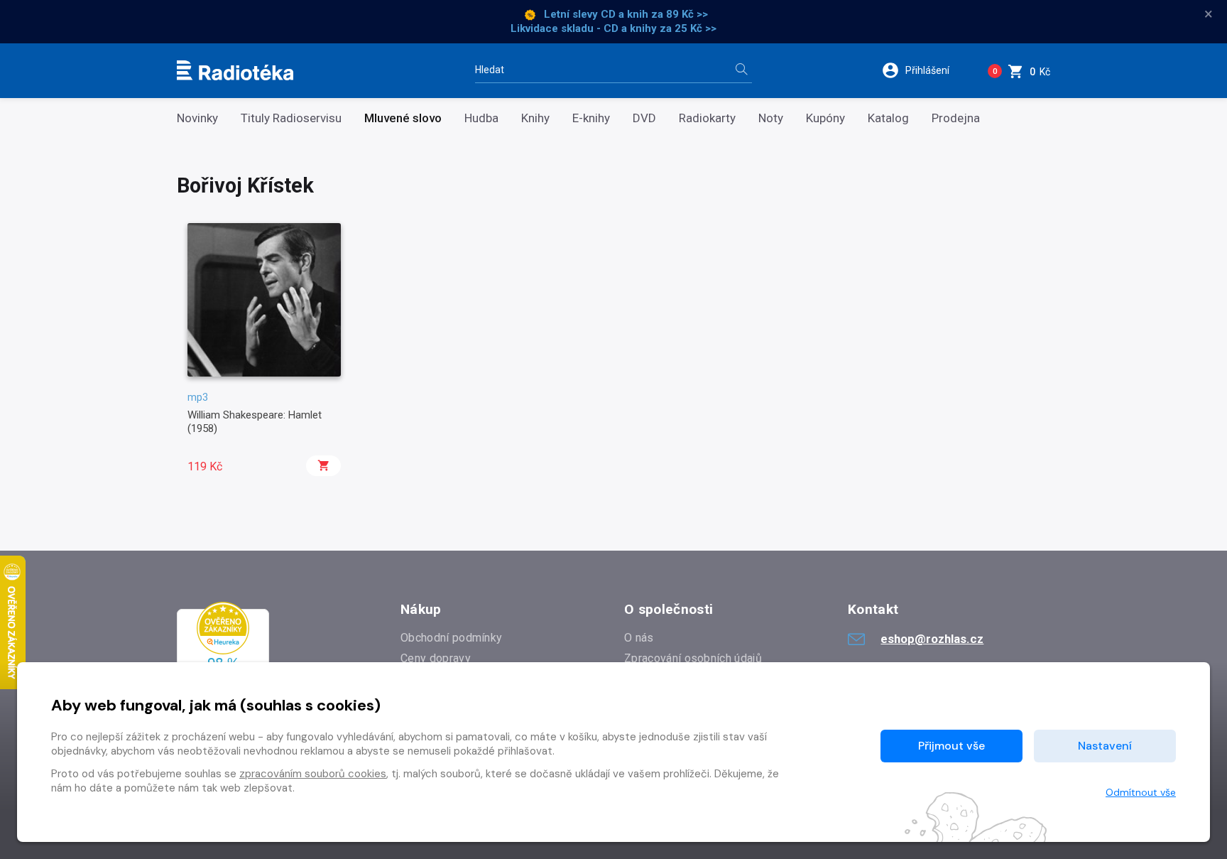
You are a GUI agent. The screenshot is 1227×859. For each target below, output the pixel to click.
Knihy (535, 118)
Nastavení (1105, 745)
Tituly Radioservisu (291, 118)
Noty (770, 118)
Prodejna (956, 118)
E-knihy (591, 118)
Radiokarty (707, 118)
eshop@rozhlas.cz (931, 639)
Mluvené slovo (403, 118)
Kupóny (825, 118)
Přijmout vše (951, 745)
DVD (644, 118)
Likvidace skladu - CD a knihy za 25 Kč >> (613, 28)
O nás (639, 637)
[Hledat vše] (741, 70)
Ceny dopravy (435, 658)
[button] (925, 70)
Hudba (481, 118)
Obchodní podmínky (451, 637)
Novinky (197, 118)
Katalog (888, 118)
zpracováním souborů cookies (312, 774)
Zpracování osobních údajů (693, 658)
